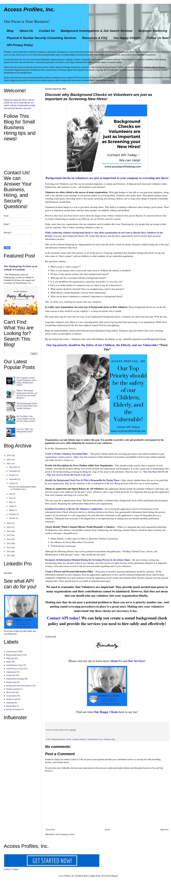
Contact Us (47, 30)
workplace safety (109, 739)
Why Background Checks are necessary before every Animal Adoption (27, 405)
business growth (12, 689)
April (11, 506)
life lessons (10, 692)
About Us (26, 30)
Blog (10, 30)
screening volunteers (79, 739)
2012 (9, 555)
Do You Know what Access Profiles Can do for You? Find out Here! (26, 418)
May (11, 502)
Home (107, 829)
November (13, 471)
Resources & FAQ (94, 38)
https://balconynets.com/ (21, 55)
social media (11, 695)
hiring (69, 739)
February (12, 514)
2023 (9, 455)
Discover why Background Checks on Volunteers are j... (22, 487)
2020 (9, 523)
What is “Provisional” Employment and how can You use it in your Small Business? (27, 394)
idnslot (64, 78)
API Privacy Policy (20, 45)
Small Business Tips (95, 739)
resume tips (10, 675)
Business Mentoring (152, 30)
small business (12, 651)
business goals (12, 699)
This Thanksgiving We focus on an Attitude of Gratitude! (20, 267)
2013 (9, 551)
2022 (9, 459)
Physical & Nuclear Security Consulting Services (41, 38)
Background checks (59, 739)
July (10, 494)
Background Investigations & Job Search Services (96, 30)
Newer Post (50, 829)
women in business (13, 709)
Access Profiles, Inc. (29, 9)
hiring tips (10, 658)
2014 (9, 547)
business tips (11, 682)
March (11, 510)
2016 (9, 539)
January (12, 518)
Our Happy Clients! (127, 38)
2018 (9, 531)
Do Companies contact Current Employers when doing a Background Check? (26, 381)
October (12, 475)
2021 (9, 463)
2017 (9, 535)
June (11, 498)
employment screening (15, 678)
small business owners (15, 668)
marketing (10, 702)
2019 (9, 527)
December (13, 467)
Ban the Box (11, 706)
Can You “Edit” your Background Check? (25, 430)
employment (11, 671)
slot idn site (24, 59)
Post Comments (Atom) (65, 834)
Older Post (164, 829)
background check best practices (19, 685)
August (12, 483)
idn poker (139, 67)
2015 (9, 543)
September (13, 479)
